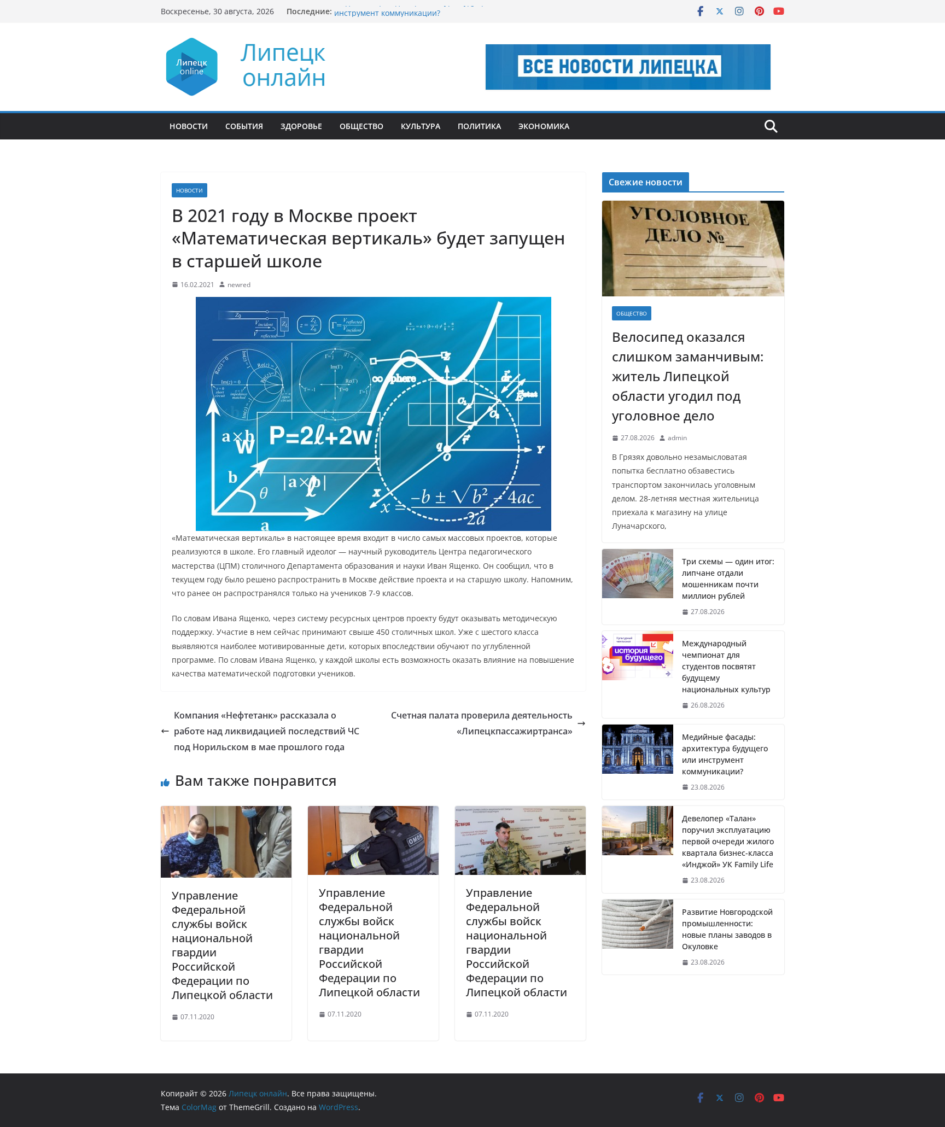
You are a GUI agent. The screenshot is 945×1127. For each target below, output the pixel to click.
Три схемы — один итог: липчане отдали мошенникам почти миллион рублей (728, 578)
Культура (420, 126)
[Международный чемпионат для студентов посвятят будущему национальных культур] (637, 674)
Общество (361, 126)
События (244, 126)
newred (239, 284)
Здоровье (301, 126)
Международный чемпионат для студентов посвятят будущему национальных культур (726, 666)
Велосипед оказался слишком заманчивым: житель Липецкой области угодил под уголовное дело (687, 376)
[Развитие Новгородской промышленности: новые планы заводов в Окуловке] (637, 937)
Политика (479, 126)
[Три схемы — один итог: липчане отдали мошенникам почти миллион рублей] (637, 586)
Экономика (543, 126)
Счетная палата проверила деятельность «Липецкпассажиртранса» (482, 723)
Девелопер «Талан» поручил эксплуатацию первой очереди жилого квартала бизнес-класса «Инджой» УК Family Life (728, 841)
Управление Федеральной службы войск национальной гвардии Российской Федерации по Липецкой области (222, 945)
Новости (189, 126)
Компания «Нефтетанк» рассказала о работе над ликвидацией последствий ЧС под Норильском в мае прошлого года (266, 731)
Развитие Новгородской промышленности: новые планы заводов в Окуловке (727, 929)
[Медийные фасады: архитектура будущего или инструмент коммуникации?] (637, 762)
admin (677, 437)
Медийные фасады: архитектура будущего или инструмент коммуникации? (422, 16)
